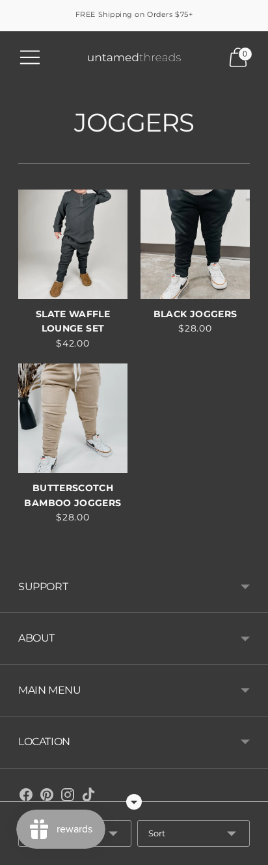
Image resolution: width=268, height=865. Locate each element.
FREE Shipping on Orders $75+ (134, 14)
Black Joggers (195, 314)
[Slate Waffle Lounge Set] (72, 244)
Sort (156, 833)
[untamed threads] (134, 58)
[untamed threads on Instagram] (67, 797)
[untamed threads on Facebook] (26, 797)
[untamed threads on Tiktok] (88, 797)
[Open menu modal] (30, 57)
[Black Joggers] (195, 244)
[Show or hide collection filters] (134, 801)
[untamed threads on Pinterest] (47, 797)
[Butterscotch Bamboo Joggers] (72, 418)
